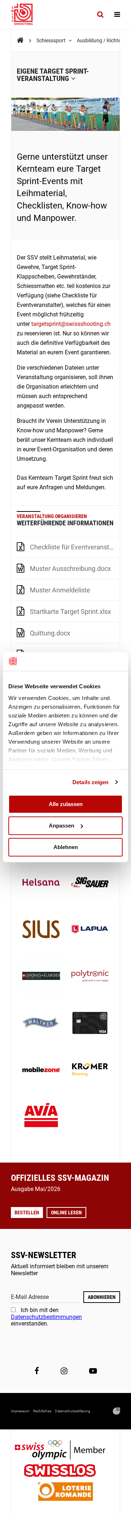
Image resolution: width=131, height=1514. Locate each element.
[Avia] (41, 1117)
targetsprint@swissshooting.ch (71, 323)
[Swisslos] (65, 1471)
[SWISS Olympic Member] (65, 1450)
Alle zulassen (66, 804)
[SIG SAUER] (90, 883)
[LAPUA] (90, 930)
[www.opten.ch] (116, 1411)
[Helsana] (41, 883)
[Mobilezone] (41, 1070)
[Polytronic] (90, 976)
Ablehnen (65, 847)
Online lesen (66, 1212)
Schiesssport (51, 40)
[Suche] (100, 14)
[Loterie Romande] (65, 1492)
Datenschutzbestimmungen (46, 1316)
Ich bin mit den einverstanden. (46, 1317)
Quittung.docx (50, 633)
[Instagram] (64, 1371)
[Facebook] (37, 1371)
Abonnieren (102, 1297)
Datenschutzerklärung (72, 1411)
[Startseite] (25, 14)
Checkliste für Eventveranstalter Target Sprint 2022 (75, 547)
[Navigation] (117, 14)
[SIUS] (41, 930)
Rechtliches (42, 1411)
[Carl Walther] (41, 1023)
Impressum (20, 1411)
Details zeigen (90, 782)
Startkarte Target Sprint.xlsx (70, 611)
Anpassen (61, 825)
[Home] (20, 40)
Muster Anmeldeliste (60, 590)
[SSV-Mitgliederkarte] (90, 1023)
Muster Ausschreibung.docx (70, 568)
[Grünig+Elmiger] (41, 976)
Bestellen (27, 1212)
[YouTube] (93, 1371)
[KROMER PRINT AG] (90, 1070)
